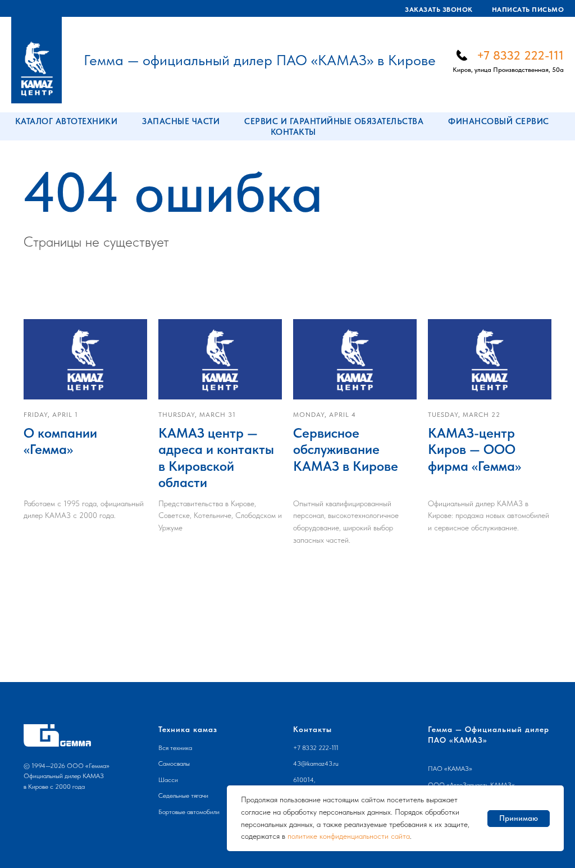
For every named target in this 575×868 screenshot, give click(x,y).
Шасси (168, 780)
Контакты (293, 132)
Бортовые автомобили (189, 812)
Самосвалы (174, 763)
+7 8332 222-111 (520, 55)
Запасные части (181, 121)
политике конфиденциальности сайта (349, 835)
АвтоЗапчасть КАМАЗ (481, 785)
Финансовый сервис (498, 121)
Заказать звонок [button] (439, 9)
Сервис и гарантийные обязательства (333, 121)
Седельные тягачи (183, 795)
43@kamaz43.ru (316, 763)
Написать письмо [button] (528, 9)
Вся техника (175, 748)
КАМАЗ (458, 768)
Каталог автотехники (66, 121)
